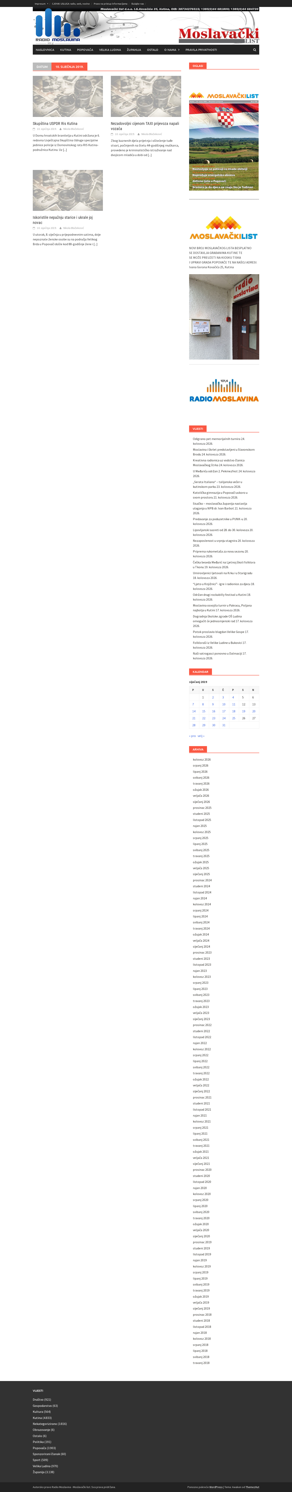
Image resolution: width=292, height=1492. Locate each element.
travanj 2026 (201, 783)
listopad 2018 (202, 1327)
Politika (38, 1442)
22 (203, 718)
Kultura (38, 1412)
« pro (192, 736)
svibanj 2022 (201, 1067)
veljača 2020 (201, 1230)
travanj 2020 (201, 1218)
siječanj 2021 (201, 1164)
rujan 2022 (200, 1043)
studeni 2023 (201, 959)
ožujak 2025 (201, 862)
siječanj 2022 (201, 1091)
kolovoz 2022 (202, 1049)
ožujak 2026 (201, 790)
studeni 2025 (201, 814)
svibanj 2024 (201, 922)
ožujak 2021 (201, 1151)
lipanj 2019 (200, 1278)
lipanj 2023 (200, 989)
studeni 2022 (201, 1031)
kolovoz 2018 (202, 1339)
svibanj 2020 (201, 1212)
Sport (37, 1460)
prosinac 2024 (202, 880)
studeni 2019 (201, 1248)
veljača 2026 (201, 796)
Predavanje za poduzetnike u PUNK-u (218, 519)
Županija (134, 50)
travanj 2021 (201, 1146)
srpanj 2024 (200, 910)
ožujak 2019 (201, 1296)
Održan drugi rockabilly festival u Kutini (220, 595)
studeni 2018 (201, 1320)
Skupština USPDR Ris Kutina (55, 123)
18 (233, 711)
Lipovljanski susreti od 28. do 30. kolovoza (221, 530)
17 (223, 711)
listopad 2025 (202, 820)
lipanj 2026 (200, 771)
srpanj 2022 (200, 1055)
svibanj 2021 (201, 1140)
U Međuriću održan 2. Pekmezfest (215, 471)
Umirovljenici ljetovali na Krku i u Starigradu (222, 573)
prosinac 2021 (202, 1097)
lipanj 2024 (200, 916)
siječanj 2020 (201, 1236)
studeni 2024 (201, 886)
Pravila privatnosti (201, 50)
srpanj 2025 (200, 838)
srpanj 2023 (200, 983)
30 (213, 725)
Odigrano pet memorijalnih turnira (216, 439)
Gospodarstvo (42, 1406)
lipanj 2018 (200, 1351)
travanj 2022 (201, 1073)
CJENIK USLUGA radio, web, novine (71, 3)
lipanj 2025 (200, 844)
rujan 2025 (200, 826)
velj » (201, 736)
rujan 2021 (200, 1115)
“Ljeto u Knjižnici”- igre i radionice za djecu (221, 584)
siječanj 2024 (201, 946)
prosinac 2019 (202, 1242)
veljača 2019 (201, 1302)
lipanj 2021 (200, 1133)
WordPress (216, 1487)
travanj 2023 (201, 1001)
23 (213, 718)
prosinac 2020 (202, 1170)
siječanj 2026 (201, 802)
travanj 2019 (201, 1290)
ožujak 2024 (201, 934)
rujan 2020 (200, 1188)
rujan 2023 (200, 971)
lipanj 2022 (200, 1061)
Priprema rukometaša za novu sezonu (218, 551)
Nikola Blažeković (73, 129)
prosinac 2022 (202, 1025)
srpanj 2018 (200, 1345)
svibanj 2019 (201, 1284)
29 (203, 725)
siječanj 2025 (201, 874)
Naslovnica (45, 50)
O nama (170, 50)
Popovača (85, 50)
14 (193, 711)
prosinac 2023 (202, 952)
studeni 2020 (201, 1176)
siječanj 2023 (201, 1019)
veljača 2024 (201, 940)
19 (243, 711)
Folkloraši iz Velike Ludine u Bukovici (217, 643)
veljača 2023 (201, 1013)
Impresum (40, 3)
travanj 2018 (201, 1363)
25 (233, 718)
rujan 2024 (200, 898)
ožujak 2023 (201, 1007)
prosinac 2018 (202, 1314)
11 (233, 704)
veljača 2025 (201, 868)
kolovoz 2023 (202, 977)
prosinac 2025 (202, 808)
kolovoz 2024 (202, 904)
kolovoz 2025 (202, 832)
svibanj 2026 (201, 777)
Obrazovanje (41, 1430)
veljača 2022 (201, 1085)
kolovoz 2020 (202, 1194)
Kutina (65, 50)
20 (253, 711)
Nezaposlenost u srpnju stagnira (215, 541)
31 (223, 725)
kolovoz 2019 (202, 1266)
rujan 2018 (200, 1333)
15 (203, 711)
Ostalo (152, 50)
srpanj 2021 (200, 1127)
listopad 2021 (202, 1109)
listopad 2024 (202, 892)
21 (193, 718)
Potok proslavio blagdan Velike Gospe (218, 632)
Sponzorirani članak (46, 1454)
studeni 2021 (201, 1103)
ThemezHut (252, 1487)
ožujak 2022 (201, 1079)
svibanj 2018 (201, 1357)
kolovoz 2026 (202, 759)
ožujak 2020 (201, 1224)
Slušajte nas (137, 3)
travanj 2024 (201, 928)
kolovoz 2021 (202, 1121)
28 (193, 725)
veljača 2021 (201, 1158)
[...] (65, 150)
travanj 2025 (201, 856)
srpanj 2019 (200, 1272)
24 (223, 718)
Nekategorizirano (45, 1424)
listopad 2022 (202, 1037)
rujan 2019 (200, 1260)
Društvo (38, 1399)
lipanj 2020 (200, 1206)
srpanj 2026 (200, 765)
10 (223, 704)
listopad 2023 (202, 964)
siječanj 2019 (201, 1308)
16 (213, 711)
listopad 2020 (202, 1182)
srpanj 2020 (200, 1200)
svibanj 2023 (201, 995)
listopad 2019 (202, 1254)
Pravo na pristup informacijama (110, 3)
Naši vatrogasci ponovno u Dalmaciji (217, 653)
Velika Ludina (110, 50)
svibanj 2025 (201, 850)
